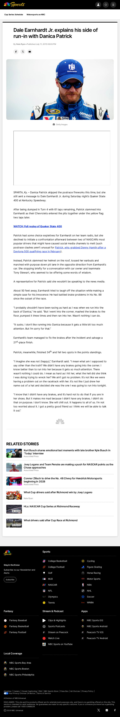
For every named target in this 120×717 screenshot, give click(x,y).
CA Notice (31, 693)
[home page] (14, 5)
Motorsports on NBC (36, 14)
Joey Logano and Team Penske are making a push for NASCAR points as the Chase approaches (68, 466)
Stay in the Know (12, 565)
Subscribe (10, 579)
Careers (16, 691)
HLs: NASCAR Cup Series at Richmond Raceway (52, 506)
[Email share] (29, 51)
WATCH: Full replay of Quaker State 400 (37, 226)
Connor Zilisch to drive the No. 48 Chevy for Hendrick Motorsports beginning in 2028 (63, 480)
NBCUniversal (20, 698)
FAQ (40, 691)
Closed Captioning (29, 691)
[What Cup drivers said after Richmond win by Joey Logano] (14, 495)
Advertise (8, 691)
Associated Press (31, 456)
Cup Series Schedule (13, 14)
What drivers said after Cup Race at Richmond (51, 520)
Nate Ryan (20, 44)
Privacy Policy (87, 691)
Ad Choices (75, 691)
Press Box (64, 691)
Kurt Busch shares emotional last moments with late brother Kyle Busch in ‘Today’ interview (67, 452)
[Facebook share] (15, 51)
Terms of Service (44, 693)
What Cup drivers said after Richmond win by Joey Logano (58, 492)
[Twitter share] (22, 51)
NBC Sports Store (51, 691)
